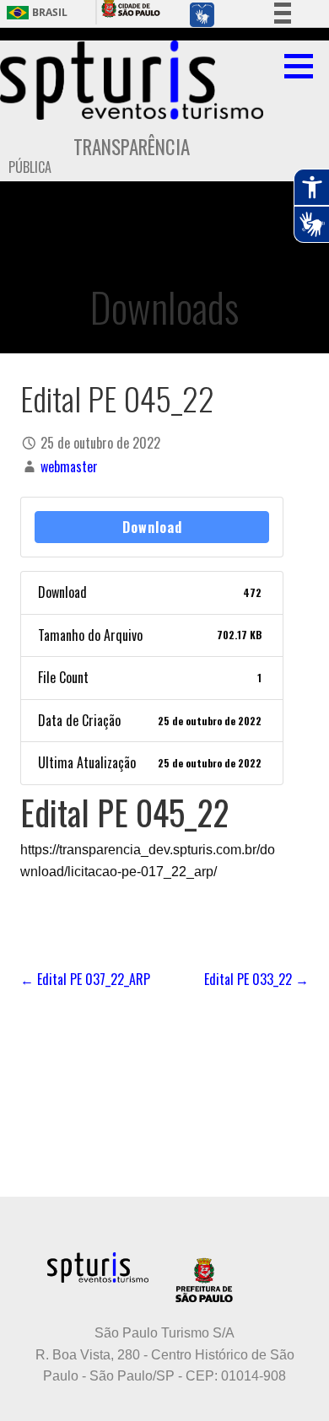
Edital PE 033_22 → (256, 979)
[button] (304, 66)
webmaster (69, 466)
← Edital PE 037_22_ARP (85, 979)
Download (152, 527)
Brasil (49, 12)
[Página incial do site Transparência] (131, 80)
